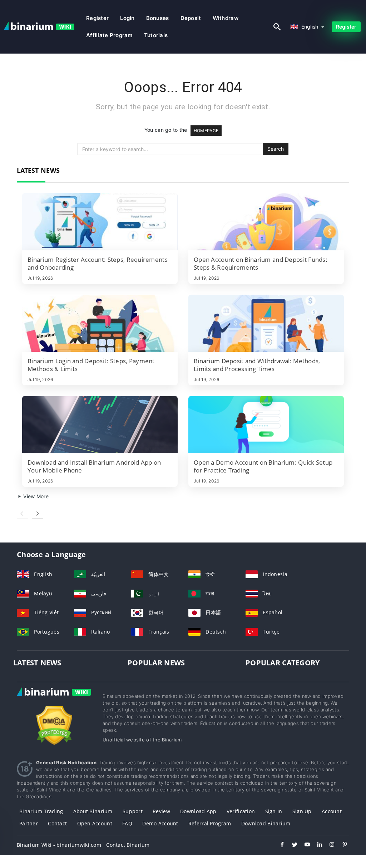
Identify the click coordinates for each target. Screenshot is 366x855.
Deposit (190, 18)
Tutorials (156, 35)
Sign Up (302, 811)
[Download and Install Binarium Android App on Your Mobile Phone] (100, 424)
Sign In (273, 811)
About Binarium (93, 811)
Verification (241, 811)
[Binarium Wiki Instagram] (328, 845)
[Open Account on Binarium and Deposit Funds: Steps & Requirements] (266, 221)
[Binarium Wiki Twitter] (291, 845)
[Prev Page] (22, 513)
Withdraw (226, 18)
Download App (198, 811)
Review (161, 811)
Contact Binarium (127, 844)
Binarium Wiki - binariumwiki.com (59, 844)
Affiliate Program (109, 35)
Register (97, 18)
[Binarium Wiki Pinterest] (341, 845)
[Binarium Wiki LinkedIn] (316, 845)
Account (332, 811)
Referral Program (209, 823)
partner (28, 823)
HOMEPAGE (206, 130)
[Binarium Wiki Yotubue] (303, 845)
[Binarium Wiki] (54, 698)
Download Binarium (266, 823)
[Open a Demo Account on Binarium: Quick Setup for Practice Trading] (266, 424)
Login (127, 18)
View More (35, 496)
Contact (57, 823)
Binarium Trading (41, 811)
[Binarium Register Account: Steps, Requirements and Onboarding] (100, 221)
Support (133, 811)
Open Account (94, 823)
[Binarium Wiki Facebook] (278, 845)
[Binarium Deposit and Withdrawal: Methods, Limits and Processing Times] (266, 323)
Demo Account (160, 823)
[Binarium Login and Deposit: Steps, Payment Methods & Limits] (100, 323)
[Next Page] (37, 513)
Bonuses (157, 18)
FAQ (127, 823)
